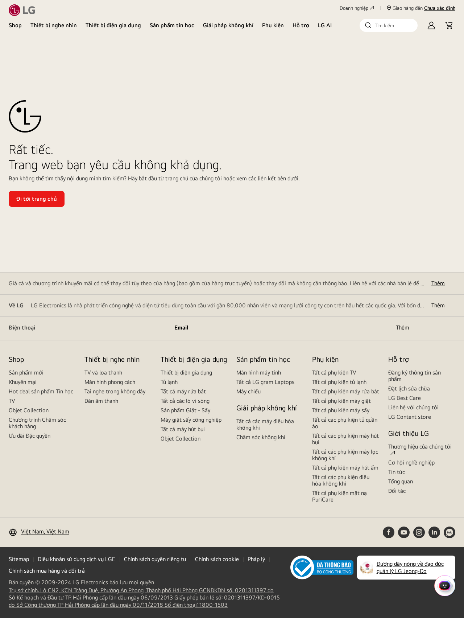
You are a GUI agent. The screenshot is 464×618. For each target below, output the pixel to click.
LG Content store (409, 416)
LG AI (325, 25)
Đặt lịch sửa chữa (409, 388)
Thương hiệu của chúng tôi (420, 446)
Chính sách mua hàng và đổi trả (47, 570)
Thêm (438, 283)
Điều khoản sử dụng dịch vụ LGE (76, 559)
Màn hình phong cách (109, 381)
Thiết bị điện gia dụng (113, 25)
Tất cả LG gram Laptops (265, 381)
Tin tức (396, 471)
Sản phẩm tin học (172, 25)
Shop (15, 25)
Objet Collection (29, 410)
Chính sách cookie (217, 559)
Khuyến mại (23, 381)
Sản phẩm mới (26, 372)
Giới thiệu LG (408, 433)
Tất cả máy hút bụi (183, 429)
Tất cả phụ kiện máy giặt (341, 400)
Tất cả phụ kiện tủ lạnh (339, 381)
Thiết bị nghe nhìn (53, 25)
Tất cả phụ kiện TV (334, 372)
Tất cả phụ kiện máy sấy (340, 410)
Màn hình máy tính (258, 372)
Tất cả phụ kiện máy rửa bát (345, 391)
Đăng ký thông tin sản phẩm (414, 375)
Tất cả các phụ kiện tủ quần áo (344, 423)
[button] (389, 25)
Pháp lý (256, 559)
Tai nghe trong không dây (114, 391)
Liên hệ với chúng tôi (413, 407)
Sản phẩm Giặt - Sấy (185, 410)
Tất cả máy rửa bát (183, 391)
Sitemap (19, 559)
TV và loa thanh (103, 372)
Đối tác (397, 490)
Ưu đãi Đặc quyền (29, 435)
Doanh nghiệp (354, 8)
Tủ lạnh (169, 381)
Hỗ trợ (301, 25)
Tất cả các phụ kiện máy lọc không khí (345, 455)
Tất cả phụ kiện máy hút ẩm (345, 467)
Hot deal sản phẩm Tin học (41, 391)
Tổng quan (400, 481)
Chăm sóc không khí (260, 437)
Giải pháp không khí (228, 25)
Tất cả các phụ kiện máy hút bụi (345, 439)
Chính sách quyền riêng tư (155, 559)
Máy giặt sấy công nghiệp (191, 419)
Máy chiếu (248, 391)
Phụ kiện (273, 25)
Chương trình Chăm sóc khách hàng (37, 423)
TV (12, 400)
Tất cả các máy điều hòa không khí (265, 424)
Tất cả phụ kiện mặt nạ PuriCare (339, 496)
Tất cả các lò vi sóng (185, 400)
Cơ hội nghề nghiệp (411, 462)
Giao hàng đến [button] (424, 8)
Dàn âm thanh (101, 400)
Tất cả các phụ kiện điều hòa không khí (340, 480)
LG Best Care (404, 397)
